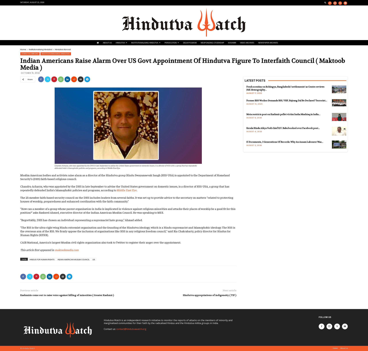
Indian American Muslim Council (73, 259)
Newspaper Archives (268, 42)
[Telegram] (87, 79)
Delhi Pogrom (190, 42)
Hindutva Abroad (30, 54)
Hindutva (120, 42)
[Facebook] (330, 3)
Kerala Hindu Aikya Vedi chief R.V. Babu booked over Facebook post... (283, 128)
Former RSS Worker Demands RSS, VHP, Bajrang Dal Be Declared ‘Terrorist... (286, 100)
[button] (325, 2)
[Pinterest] (54, 79)
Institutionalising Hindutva (144, 42)
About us (344, 348)
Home (23, 49)
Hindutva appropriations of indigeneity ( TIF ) (209, 295)
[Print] (81, 79)
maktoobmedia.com (67, 250)
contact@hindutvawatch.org (131, 329)
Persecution (171, 42)
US (94, 259)
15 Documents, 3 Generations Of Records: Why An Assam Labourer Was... (284, 142)
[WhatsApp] (61, 79)
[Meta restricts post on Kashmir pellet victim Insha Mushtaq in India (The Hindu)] (339, 117)
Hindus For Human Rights (42, 259)
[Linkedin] (67, 79)
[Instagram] (335, 3)
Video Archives (247, 42)
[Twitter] (340, 3)
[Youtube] (345, 3)
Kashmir (232, 42)
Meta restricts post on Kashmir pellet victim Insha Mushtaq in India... (283, 114)
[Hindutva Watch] (184, 22)
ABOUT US (107, 42)
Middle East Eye (127, 190)
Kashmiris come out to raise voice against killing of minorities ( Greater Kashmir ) (67, 295)
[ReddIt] (74, 79)
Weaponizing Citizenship (212, 42)
